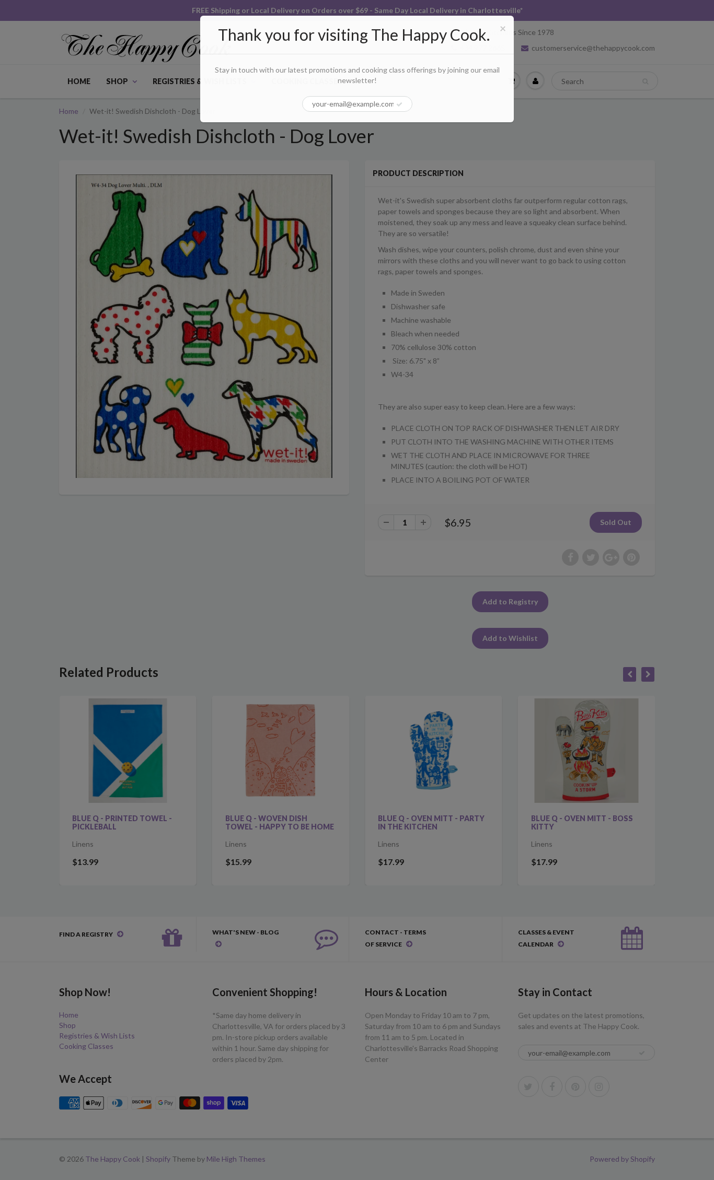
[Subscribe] (399, 104)
